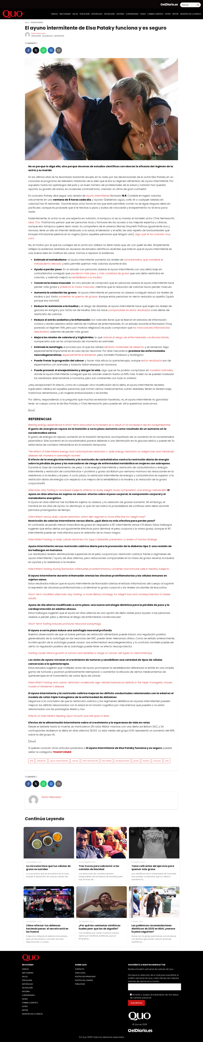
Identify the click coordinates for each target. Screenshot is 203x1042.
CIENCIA (54, 14)
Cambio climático (155, 14)
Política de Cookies (84, 980)
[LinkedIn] (51, 50)
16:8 (31, 760)
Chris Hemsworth (90, 760)
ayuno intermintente (59, 760)
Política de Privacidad (85, 977)
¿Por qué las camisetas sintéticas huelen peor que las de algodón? (99, 927)
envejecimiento (122, 760)
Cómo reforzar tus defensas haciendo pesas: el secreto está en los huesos (47, 929)
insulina (146, 760)
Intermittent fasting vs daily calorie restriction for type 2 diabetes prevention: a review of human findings (92, 539)
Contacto (79, 969)
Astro (168, 14)
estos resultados (151, 360)
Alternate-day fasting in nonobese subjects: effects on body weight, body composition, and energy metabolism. (98, 490)
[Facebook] (28, 50)
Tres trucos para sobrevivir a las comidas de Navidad (99, 867)
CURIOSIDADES (132, 14)
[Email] (58, 50)
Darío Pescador (38, 33)
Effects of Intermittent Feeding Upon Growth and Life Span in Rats (68, 716)
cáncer (75, 760)
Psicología (85, 14)
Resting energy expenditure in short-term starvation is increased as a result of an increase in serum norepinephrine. (99, 425)
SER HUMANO (65, 14)
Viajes (143, 14)
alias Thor (34, 222)
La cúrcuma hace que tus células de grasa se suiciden (48, 867)
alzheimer (41, 760)
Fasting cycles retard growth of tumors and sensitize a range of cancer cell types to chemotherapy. (90, 653)
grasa (136, 760)
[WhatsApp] (43, 50)
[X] (36, 50)
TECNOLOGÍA (109, 14)
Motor (175, 14)
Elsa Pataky (107, 760)
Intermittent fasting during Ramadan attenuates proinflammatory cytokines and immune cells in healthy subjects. (98, 569)
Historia (120, 14)
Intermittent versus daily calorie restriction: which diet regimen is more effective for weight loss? (86, 516)
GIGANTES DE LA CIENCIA (190, 14)
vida (167, 760)
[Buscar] (198, 4)
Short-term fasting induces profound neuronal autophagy (64, 623)
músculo (157, 760)
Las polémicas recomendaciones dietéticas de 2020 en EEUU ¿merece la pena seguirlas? (153, 929)
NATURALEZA (96, 14)
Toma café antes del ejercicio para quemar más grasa (152, 867)
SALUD (75, 14)
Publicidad (80, 984)
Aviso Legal (80, 973)
